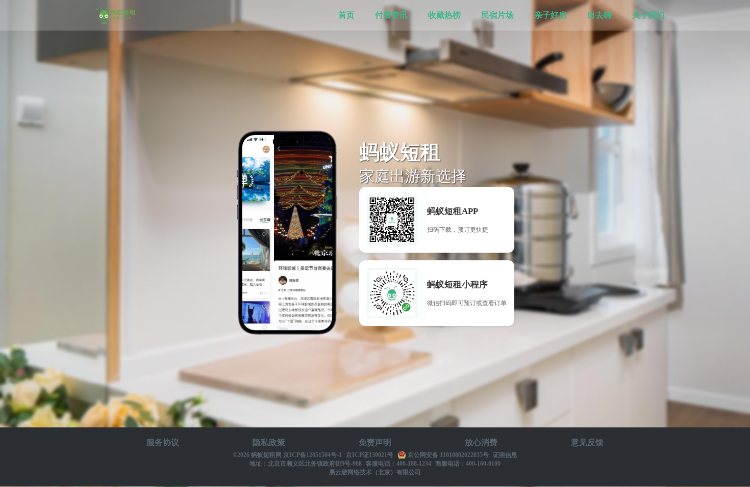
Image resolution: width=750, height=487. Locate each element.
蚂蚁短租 (115, 15)
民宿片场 (497, 15)
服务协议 (162, 442)
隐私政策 (269, 442)
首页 (346, 15)
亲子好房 (550, 15)
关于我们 (648, 15)
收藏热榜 (444, 15)
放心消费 (481, 442)
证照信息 (505, 454)
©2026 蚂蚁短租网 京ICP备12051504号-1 (287, 454)
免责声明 (375, 442)
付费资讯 (391, 15)
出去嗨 (599, 15)
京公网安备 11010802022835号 (448, 454)
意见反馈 (587, 442)
